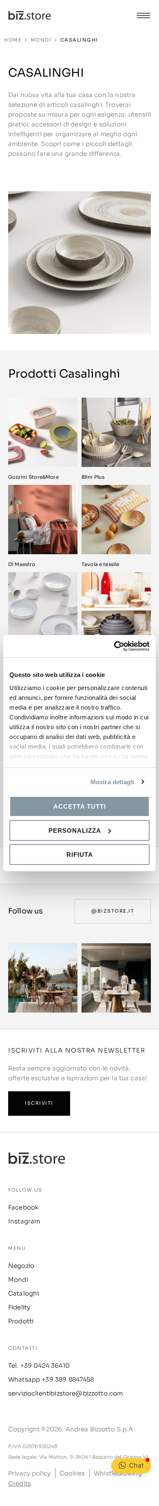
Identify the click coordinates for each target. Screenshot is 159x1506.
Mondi (41, 40)
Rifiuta (79, 854)
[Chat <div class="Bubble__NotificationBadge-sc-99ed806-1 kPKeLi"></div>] (122, 1465)
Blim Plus (93, 477)
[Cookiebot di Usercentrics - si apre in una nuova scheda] (114, 646)
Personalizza (75, 830)
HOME (13, 40)
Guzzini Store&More (33, 477)
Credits (19, 1483)
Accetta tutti (79, 806)
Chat (136, 1465)
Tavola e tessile (100, 564)
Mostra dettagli (112, 781)
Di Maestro (21, 564)
